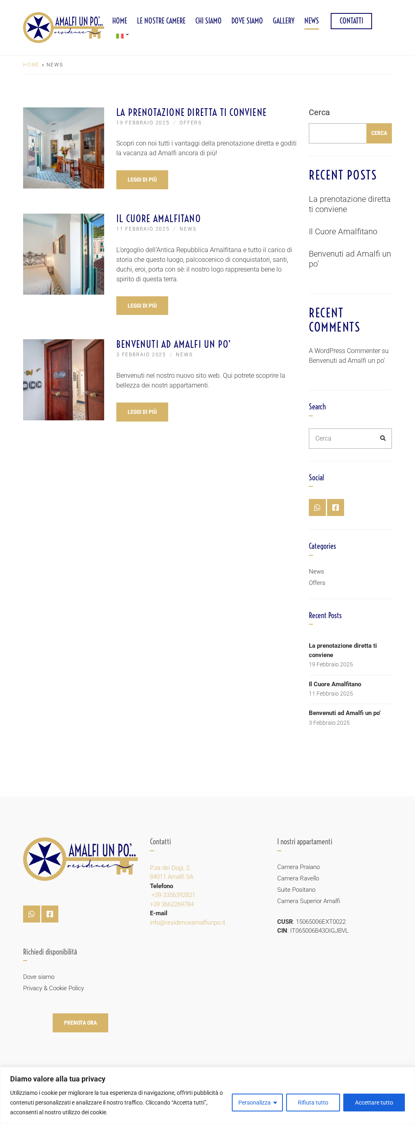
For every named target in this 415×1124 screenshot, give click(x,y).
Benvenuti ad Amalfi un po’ (173, 344)
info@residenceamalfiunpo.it (187, 922)
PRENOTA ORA (80, 1022)
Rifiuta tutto (313, 1102)
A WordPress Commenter (344, 351)
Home (119, 21)
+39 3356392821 (172, 895)
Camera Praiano (298, 867)
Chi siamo (208, 21)
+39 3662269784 (172, 904)
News (311, 21)
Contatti (351, 21)
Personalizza (254, 1102)
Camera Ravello (298, 878)
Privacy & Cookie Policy (53, 988)
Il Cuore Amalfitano (158, 218)
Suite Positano (296, 889)
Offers (191, 123)
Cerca (319, 112)
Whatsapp (317, 507)
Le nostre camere (161, 21)
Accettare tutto (374, 1102)
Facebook (335, 507)
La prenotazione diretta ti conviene (191, 112)
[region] (207, 1095)
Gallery (284, 21)
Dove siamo (247, 21)
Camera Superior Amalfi (308, 901)
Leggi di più (142, 179)
